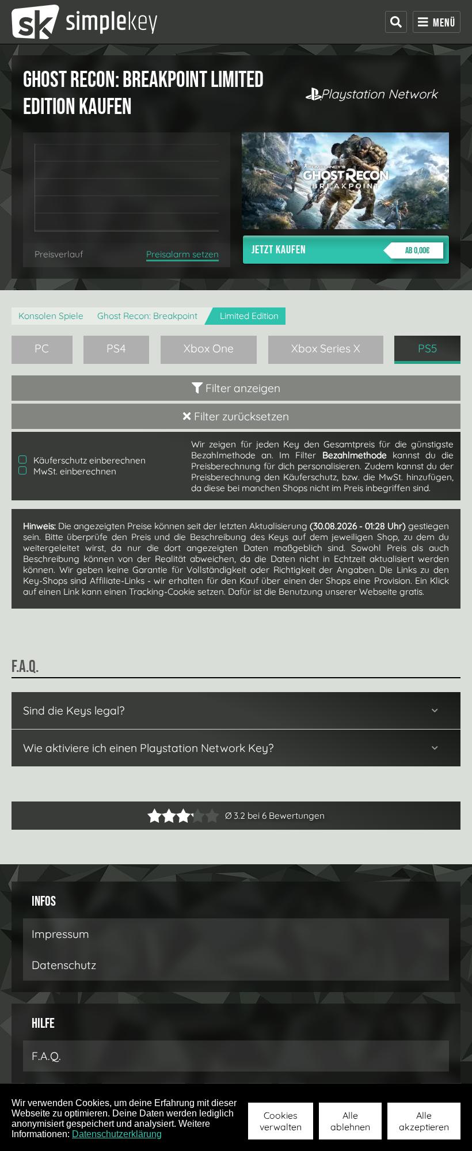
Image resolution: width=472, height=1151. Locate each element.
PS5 (427, 348)
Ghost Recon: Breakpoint (147, 315)
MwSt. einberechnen (73, 471)
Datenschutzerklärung (117, 1134)
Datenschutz (64, 965)
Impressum (60, 934)
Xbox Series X (325, 348)
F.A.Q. (46, 1056)
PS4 (116, 348)
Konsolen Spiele (50, 315)
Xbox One (209, 348)
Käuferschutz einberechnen (88, 460)
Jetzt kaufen (340, 250)
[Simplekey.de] (84, 22)
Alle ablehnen (350, 1121)
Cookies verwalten (281, 1121)
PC (42, 348)
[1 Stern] (154, 815)
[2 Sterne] (161, 815)
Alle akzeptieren (424, 1121)
